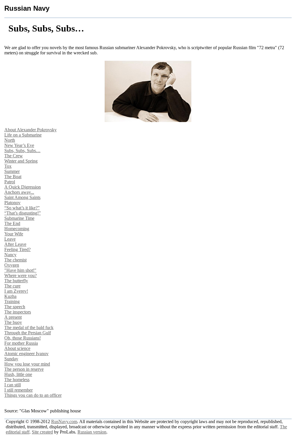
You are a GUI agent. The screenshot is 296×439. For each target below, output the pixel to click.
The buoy (13, 322)
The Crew (13, 155)
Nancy (10, 254)
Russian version (91, 431)
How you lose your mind (27, 363)
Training (12, 301)
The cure (12, 285)
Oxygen (11, 265)
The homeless (16, 379)
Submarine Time (19, 218)
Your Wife (13, 233)
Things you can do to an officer (33, 395)
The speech (14, 306)
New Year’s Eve (19, 145)
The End (12, 223)
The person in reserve (24, 369)
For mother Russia (21, 343)
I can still (12, 384)
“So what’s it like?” (22, 207)
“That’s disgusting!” (22, 213)
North (9, 140)
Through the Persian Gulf (27, 332)
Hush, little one (18, 374)
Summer (12, 171)
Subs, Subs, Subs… (22, 150)
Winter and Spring (21, 160)
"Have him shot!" (20, 270)
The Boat (12, 176)
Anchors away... (19, 192)
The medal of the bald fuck (28, 327)
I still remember (18, 390)
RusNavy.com (64, 421)
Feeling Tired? (17, 249)
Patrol (9, 181)
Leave (10, 239)
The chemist (15, 259)
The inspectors (17, 311)
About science (17, 348)
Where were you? (20, 275)
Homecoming (16, 228)
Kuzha (10, 296)
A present (13, 317)
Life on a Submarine (23, 134)
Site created (42, 431)
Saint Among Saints (22, 197)
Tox (8, 166)
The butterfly (16, 280)
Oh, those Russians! (22, 337)
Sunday (11, 358)
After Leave (15, 244)
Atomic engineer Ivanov (26, 353)
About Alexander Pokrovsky (30, 129)
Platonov (12, 202)
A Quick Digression (22, 187)
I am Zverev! (16, 291)
